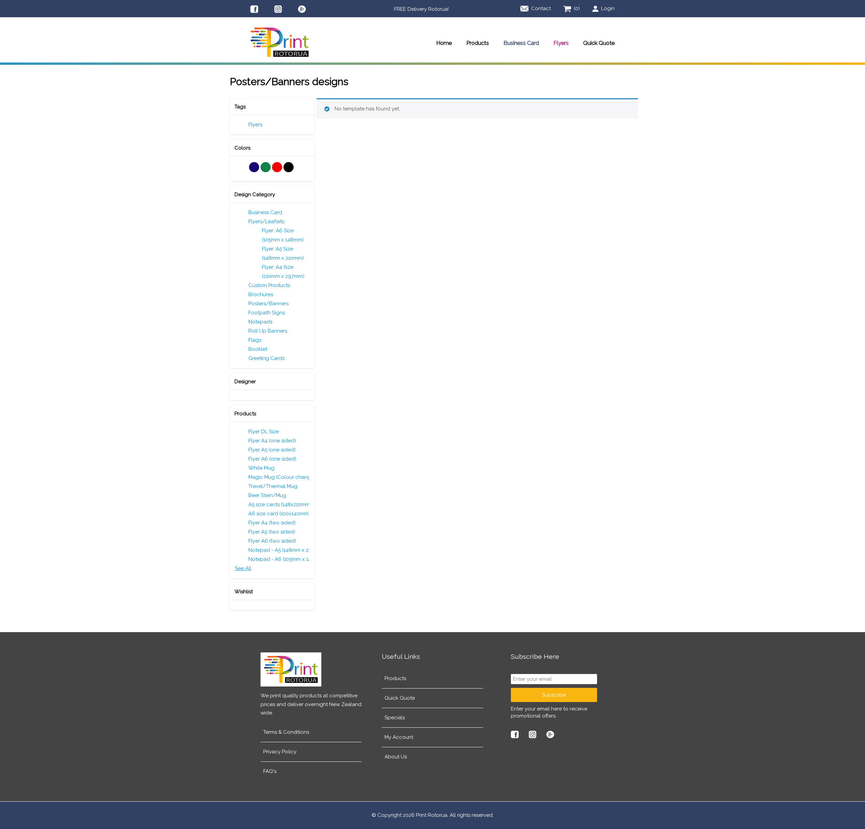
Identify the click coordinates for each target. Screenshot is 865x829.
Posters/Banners (268, 304)
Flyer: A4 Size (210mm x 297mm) (283, 271)
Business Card (521, 43)
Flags (254, 340)
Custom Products (269, 285)
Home (444, 43)
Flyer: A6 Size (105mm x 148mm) (283, 235)
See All (243, 568)
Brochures (260, 294)
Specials (395, 718)
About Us (396, 757)
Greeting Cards (266, 358)
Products (477, 43)
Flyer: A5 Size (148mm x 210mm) (283, 253)
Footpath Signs (266, 313)
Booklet (257, 349)
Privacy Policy (279, 752)
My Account (399, 737)
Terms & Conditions (286, 732)
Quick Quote (598, 43)
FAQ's (269, 771)
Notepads (260, 322)
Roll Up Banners (267, 331)
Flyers (561, 43)
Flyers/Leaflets (266, 221)
